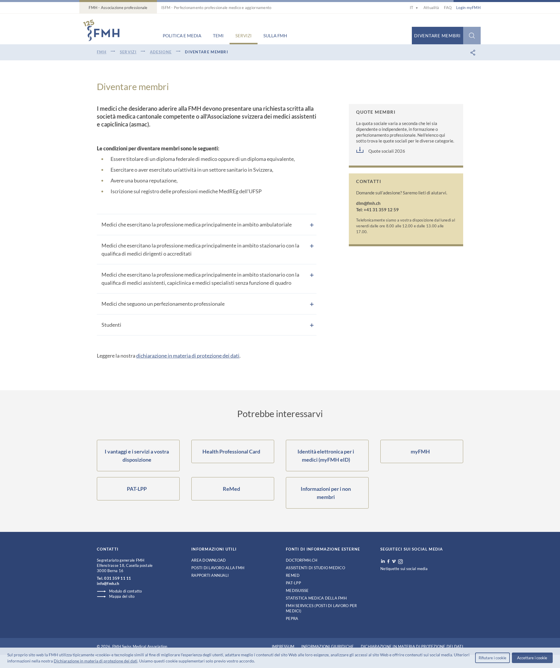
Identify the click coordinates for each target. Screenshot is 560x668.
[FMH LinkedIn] (383, 561)
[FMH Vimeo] (393, 561)
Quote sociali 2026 (386, 151)
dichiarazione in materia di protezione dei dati (187, 355)
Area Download (208, 560)
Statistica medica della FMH (316, 598)
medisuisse (297, 590)
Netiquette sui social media (404, 568)
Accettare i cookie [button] (532, 657)
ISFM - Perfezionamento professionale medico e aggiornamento (216, 7)
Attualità (431, 7)
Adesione (161, 52)
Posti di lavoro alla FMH (217, 567)
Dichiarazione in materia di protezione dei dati (95, 660)
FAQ (448, 7)
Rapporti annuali (210, 575)
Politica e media (182, 35)
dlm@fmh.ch (368, 203)
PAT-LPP (293, 583)
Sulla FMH (275, 35)
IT (414, 7)
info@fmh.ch (108, 583)
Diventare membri (437, 35)
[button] (257, 661)
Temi (218, 35)
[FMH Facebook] (388, 561)
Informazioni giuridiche (327, 646)
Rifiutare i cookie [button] (492, 657)
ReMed (293, 575)
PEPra (292, 618)
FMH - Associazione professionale (118, 7)
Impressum (283, 646)
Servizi (243, 35)
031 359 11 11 (117, 578)
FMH (101, 52)
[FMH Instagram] (400, 561)
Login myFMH (468, 7)
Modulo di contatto (125, 591)
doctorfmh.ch (301, 560)
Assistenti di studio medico (315, 567)
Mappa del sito (122, 596)
